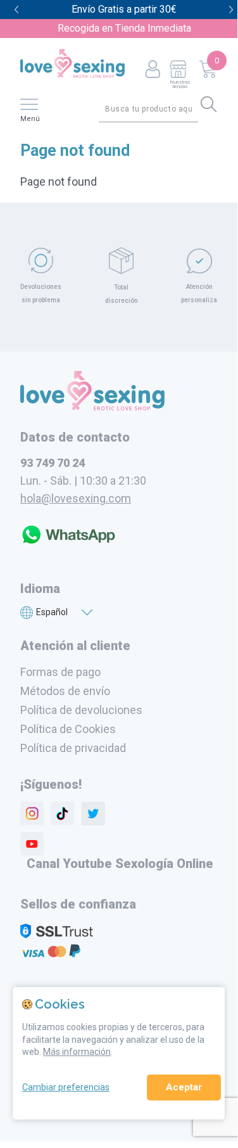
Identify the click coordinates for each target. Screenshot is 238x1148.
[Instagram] (32, 813)
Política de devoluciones (81, 710)
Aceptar (184, 1087)
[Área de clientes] (152, 70)
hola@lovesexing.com (75, 498)
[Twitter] (93, 813)
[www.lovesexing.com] (92, 406)
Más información (77, 1052)
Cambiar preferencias (66, 1087)
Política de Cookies (68, 729)
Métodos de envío (65, 691)
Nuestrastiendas (180, 84)
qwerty (231, 10)
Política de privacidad (73, 748)
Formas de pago (60, 672)
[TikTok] (63, 813)
